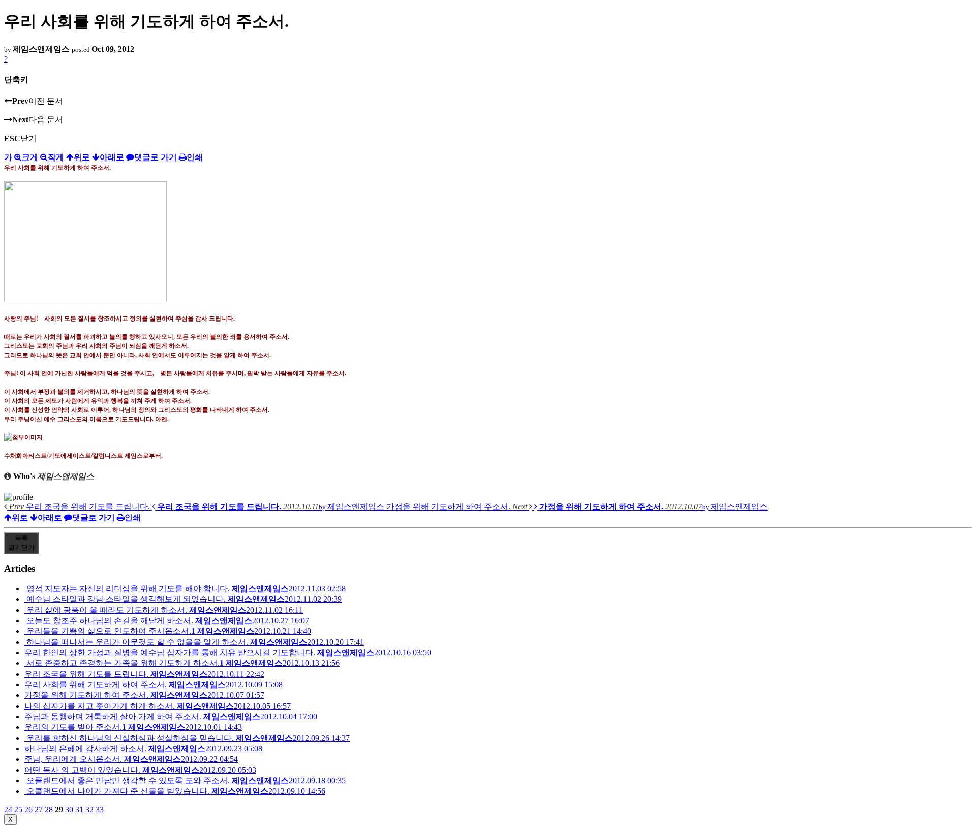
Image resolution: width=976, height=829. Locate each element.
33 (100, 809)
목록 (21, 542)
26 (28, 809)
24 (8, 809)
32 (89, 809)
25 (18, 809)
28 (49, 809)
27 (39, 809)
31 (79, 809)
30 (69, 809)
